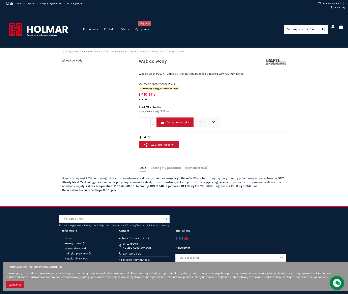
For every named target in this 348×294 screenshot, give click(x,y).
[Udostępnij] (140, 137)
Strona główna (74, 3)
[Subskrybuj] (165, 219)
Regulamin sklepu (76, 258)
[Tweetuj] (145, 137)
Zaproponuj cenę (159, 144)
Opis (143, 168)
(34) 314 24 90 (132, 253)
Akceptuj (15, 285)
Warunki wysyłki (26, 3)
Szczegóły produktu (166, 168)
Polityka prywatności (51, 3)
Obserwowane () (331, 3)
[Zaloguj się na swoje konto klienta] (333, 27)
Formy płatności (75, 243)
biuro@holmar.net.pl (136, 259)
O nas (68, 238)
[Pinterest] (149, 137)
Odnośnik (145, 83)
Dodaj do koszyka (177, 122)
